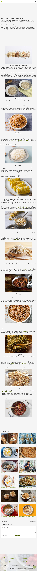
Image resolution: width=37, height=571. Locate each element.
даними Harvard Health (26, 396)
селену (9, 239)
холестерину (32, 100)
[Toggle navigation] (35, 1)
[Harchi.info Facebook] (5, 557)
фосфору (24, 363)
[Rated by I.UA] (5, 570)
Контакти (24, 559)
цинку (27, 331)
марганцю (13, 363)
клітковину (11, 22)
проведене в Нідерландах (27, 269)
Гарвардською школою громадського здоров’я (19, 140)
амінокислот (20, 395)
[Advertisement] (18, 9)
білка (27, 100)
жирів (14, 100)
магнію (6, 239)
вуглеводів (4, 101)
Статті (10, 559)
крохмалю (21, 172)
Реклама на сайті (25, 558)
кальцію (24, 331)
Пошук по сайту (25, 561)
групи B (16, 239)
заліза (10, 268)
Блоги (10, 561)
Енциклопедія (11, 558)
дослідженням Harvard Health (22, 207)
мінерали (19, 22)
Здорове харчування (12, 562)
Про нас (24, 562)
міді (22, 363)
